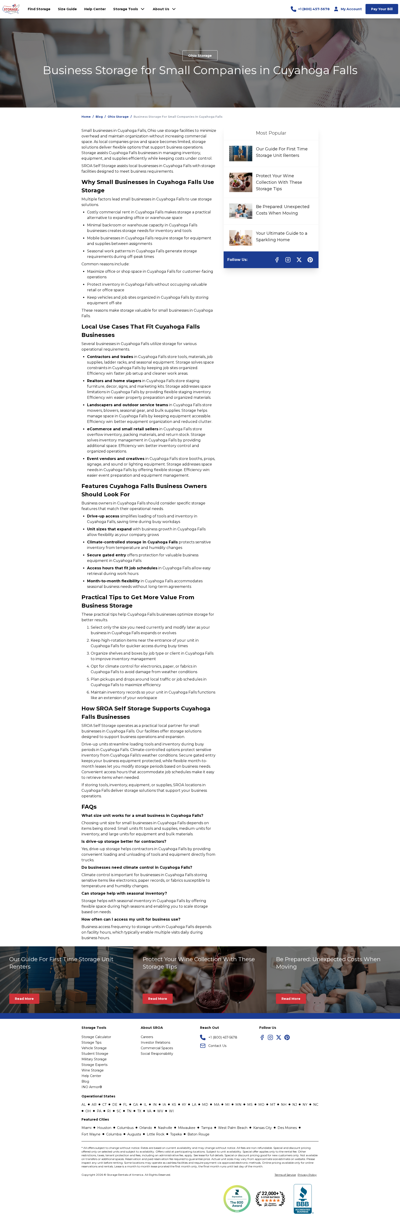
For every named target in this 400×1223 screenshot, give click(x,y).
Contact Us (217, 1046)
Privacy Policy (307, 1174)
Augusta (134, 1134)
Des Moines (287, 1128)
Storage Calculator (96, 1037)
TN (129, 1111)
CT (104, 1105)
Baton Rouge (198, 1134)
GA (135, 1105)
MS (250, 1105)
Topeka (176, 1134)
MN (238, 1105)
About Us (161, 9)
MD (205, 1105)
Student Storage (94, 1054)
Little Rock (155, 1134)
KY (184, 1105)
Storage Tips (91, 1042)
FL (125, 1105)
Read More (24, 999)
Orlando (145, 1128)
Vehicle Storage (94, 1048)
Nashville (165, 1128)
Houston (104, 1128)
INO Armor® (91, 1087)
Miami (86, 1128)
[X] (278, 1037)
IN (155, 1105)
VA (149, 1111)
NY (305, 1105)
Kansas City (262, 1128)
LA (194, 1105)
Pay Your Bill (382, 9)
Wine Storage (92, 1070)
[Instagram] (270, 1037)
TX (139, 1111)
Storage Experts (94, 1065)
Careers (147, 1037)
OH (88, 1111)
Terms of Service (285, 1174)
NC (315, 1105)
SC (119, 1111)
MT (272, 1105)
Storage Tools (125, 9)
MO (261, 1105)
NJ (294, 1105)
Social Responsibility (157, 1054)
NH (284, 1105)
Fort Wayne (90, 1134)
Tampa (206, 1128)
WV (160, 1111)
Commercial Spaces (157, 1048)
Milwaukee (186, 1128)
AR (94, 1105)
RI (109, 1111)
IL (145, 1105)
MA (216, 1105)
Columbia (114, 1134)
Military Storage (94, 1059)
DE (114, 1105)
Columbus (125, 1128)
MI (227, 1105)
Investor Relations (155, 1042)
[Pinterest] (287, 1037)
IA (164, 1105)
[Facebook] (262, 1037)
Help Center (91, 1076)
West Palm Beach (232, 1128)
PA (99, 1111)
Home (86, 116)
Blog (99, 116)
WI (171, 1111)
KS (174, 1105)
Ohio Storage (200, 56)
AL (83, 1105)
